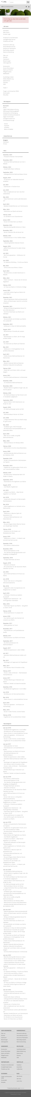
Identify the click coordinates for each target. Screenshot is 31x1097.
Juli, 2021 (5, 335)
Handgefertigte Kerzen (9, 39)
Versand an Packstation (9, 48)
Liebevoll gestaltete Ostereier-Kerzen (14, 243)
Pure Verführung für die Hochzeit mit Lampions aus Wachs (13, 619)
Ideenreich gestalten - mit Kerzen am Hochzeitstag (13, 705)
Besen (5, 108)
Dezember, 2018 (7, 543)
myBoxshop (19, 1069)
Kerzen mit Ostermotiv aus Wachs (13, 222)
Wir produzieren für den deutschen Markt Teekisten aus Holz (14, 567)
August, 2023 (7, 178)
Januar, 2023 (6, 220)
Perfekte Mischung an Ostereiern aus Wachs (13, 681)
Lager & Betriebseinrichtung (11, 109)
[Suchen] (28, 2)
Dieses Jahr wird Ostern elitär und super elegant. (14, 371)
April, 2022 (6, 271)
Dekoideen (6, 142)
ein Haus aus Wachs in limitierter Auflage (15, 287)
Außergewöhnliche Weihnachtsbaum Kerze (15, 174)
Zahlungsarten (7, 63)
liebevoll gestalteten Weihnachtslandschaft (15, 299)
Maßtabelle (6, 73)
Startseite (6, 30)
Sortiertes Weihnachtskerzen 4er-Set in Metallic (14, 163)
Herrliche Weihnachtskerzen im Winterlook (15, 377)
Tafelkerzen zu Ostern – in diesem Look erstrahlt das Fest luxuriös (14, 539)
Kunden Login (7, 34)
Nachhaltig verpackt (8, 50)
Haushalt (6, 126)
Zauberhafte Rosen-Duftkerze (12, 169)
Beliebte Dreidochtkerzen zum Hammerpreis (16, 206)
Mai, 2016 (6, 697)
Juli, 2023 (5, 185)
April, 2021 (6, 354)
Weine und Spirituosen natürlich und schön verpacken (15, 302)
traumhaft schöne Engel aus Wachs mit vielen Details (14, 293)
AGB (4, 84)
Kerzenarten (6, 66)
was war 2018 (7, 777)
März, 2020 (6, 441)
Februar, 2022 (7, 285)
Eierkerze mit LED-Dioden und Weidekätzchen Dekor (11, 532)
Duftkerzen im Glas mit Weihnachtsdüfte (15, 326)
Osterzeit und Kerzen (9, 565)
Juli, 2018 (5, 572)
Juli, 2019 (5, 490)
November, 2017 (7, 629)
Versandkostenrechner (9, 46)
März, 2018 (6, 604)
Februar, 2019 (7, 529)
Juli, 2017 (5, 653)
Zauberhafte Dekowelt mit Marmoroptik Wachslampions (14, 500)
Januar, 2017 (6, 678)
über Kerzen (19, 1076)
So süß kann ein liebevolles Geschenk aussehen (13, 180)
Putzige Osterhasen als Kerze (12, 559)
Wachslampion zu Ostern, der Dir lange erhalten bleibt (14, 337)
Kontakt (5, 57)
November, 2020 (7, 386)
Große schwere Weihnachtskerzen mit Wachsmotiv (13, 357)
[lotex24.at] (4, 1)
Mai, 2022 (6, 266)
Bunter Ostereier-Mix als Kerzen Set (13, 232)
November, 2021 (7, 306)
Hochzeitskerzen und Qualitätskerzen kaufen (13, 631)
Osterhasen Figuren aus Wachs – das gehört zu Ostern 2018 (15, 607)
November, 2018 (7, 549)
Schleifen (6, 127)
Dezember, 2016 (7, 687)
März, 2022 (6, 278)
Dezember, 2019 (7, 458)
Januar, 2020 (6, 451)
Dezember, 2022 (7, 225)
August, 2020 (7, 407)
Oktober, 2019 (7, 473)
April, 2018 (6, 593)
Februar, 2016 (7, 715)
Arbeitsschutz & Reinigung (10, 113)
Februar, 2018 (7, 611)
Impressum (6, 59)
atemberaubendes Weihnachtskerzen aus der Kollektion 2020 (14, 454)
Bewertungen (7, 61)
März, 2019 (6, 522)
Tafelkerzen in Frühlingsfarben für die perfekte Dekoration (13, 350)
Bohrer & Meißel (8, 129)
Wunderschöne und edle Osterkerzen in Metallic (14, 274)
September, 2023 (8, 172)
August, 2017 (7, 648)
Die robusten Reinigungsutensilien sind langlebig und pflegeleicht (14, 553)
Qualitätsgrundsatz (8, 77)
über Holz (19, 1078)
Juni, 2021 (6, 342)
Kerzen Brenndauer (8, 68)
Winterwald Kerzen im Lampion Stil (13, 613)
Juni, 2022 (6, 260)
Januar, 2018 (6, 616)
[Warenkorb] (26, 6)
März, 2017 (6, 666)
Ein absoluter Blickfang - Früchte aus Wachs (16, 262)
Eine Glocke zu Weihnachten (11, 545)
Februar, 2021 (7, 368)
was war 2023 (7, 990)
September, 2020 (8, 400)
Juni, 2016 (6, 692)
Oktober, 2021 (7, 317)
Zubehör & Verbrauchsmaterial (11, 115)
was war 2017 (7, 744)
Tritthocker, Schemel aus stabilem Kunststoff (12, 596)
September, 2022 (8, 241)
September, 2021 (8, 324)
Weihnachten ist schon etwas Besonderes (15, 448)
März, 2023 (6, 209)
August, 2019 (7, 485)
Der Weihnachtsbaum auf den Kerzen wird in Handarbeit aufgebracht (15, 396)
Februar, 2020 (7, 446)
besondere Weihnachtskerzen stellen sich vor (14, 656)
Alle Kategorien (8, 7)
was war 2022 (7, 955)
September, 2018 (8, 558)
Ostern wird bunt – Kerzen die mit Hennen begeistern (15, 281)
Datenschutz (6, 81)
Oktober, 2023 (7, 167)
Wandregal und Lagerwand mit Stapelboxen (15, 662)
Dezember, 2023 (7, 155)
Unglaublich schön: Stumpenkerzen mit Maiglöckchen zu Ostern (14, 589)
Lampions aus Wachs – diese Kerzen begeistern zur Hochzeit (13, 493)
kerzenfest (19, 1067)
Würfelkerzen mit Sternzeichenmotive (14, 694)
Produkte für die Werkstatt (10, 38)
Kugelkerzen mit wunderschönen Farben (15, 717)
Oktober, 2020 (7, 393)
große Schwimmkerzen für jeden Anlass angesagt (14, 249)
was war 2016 (7, 728)
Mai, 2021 (6, 347)
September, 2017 (8, 641)
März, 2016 (6, 710)
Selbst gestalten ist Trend (11, 625)
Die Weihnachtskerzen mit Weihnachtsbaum (10, 644)
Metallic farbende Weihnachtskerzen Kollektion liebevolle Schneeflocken (13, 364)
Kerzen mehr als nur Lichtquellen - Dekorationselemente (13, 582)
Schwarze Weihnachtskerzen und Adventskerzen (12, 518)
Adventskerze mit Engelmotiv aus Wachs (15, 481)
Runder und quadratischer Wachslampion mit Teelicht (14, 461)
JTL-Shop (18, 1094)
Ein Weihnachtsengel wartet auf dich (14, 409)
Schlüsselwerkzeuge (8, 120)
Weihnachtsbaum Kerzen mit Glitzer (13, 414)
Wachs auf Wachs (8, 70)
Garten (6, 124)
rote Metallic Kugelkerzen (11, 487)
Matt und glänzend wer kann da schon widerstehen (13, 193)
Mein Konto (6, 32)
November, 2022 (7, 230)
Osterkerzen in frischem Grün (12, 186)
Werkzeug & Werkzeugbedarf (11, 111)
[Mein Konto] (29, 6)
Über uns (5, 55)
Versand (22, 1088)
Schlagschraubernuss (9, 118)
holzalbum (19, 1065)
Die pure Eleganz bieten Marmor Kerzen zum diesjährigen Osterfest (14, 525)
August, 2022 (7, 246)
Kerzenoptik (6, 93)
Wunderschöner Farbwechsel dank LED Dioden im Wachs (14, 475)
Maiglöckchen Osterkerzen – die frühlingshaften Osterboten (12, 599)
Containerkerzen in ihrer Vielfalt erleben (15, 237)
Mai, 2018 (6, 586)
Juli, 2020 (5, 412)
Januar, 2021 (6, 375)
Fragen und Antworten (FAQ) (11, 91)
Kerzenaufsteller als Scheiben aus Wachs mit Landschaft (14, 320)
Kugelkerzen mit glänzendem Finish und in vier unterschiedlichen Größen (15, 468)
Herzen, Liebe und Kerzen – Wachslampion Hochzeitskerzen (15, 674)
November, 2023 (7, 160)
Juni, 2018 (6, 579)
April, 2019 (6, 511)
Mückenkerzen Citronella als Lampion (14, 331)
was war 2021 (7, 909)
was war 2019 (7, 822)
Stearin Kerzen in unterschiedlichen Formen (16, 699)
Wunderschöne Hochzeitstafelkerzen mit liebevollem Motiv (14, 429)
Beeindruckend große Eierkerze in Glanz (14, 227)
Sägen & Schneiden (8, 117)
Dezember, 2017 (7, 623)
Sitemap (5, 82)
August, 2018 (7, 563)
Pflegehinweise (7, 72)
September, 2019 (8, 480)
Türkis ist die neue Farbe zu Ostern (13, 267)
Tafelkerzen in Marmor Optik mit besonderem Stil (12, 514)
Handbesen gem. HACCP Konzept (13, 427)
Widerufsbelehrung (8, 79)
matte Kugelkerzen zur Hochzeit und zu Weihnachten (14, 507)
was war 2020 (7, 870)
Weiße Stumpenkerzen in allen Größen (14, 650)
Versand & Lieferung (8, 45)
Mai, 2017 (6, 660)
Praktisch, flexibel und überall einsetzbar (15, 683)
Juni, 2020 (6, 418)
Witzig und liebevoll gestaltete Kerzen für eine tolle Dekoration (14, 309)
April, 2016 (6, 703)
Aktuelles (5, 95)
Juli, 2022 (5, 253)
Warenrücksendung (8, 52)
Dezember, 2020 (7, 381)
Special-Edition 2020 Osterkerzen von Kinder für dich (13, 403)
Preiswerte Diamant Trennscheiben (13, 157)
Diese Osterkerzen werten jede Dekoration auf (15, 200)
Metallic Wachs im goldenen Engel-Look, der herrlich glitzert (15, 389)
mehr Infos (19, 1081)
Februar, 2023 (7, 215)
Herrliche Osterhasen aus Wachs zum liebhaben (13, 313)
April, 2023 (6, 204)
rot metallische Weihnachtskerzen (13, 382)
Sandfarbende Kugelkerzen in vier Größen (15, 689)
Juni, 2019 (6, 497)
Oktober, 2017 (7, 636)
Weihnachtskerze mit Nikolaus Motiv (14, 443)
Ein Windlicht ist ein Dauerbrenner (13, 216)
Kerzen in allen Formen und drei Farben (14, 712)
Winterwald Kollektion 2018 (11, 551)
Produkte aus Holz (8, 41)
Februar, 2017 (7, 671)
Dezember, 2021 (7, 297)
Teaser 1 (5, 88)
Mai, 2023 (6, 197)
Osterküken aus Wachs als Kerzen (13, 211)
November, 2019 (7, 465)
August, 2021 (7, 329)
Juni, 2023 (6, 190)
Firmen (5, 144)
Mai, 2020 (6, 425)
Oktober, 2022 (7, 236)
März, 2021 (6, 361)
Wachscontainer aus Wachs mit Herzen (14, 637)
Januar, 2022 (6, 290)
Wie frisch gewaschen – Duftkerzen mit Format (14, 256)
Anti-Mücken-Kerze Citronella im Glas (14, 667)
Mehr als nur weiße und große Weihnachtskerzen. (11, 436)
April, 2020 (6, 434)
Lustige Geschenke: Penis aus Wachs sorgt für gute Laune (15, 420)
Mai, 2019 (6, 504)
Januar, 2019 (6, 536)
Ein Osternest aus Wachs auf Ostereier (14, 344)
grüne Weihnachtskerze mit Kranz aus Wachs (13, 574)
